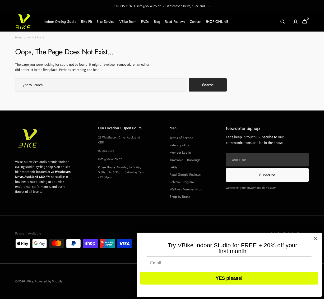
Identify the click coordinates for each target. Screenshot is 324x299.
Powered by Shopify (48, 281)
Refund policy (179, 145)
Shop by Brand (180, 196)
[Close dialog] (315, 239)
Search (207, 85)
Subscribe (267, 175)
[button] (282, 22)
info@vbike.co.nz (149, 6)
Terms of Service (181, 137)
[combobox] (101, 85)
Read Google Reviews (185, 174)
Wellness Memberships (186, 189)
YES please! (229, 278)
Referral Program (182, 181)
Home (18, 37)
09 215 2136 (124, 6)
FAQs (173, 167)
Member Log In (180, 152)
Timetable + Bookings (185, 159)
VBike (29, 281)
